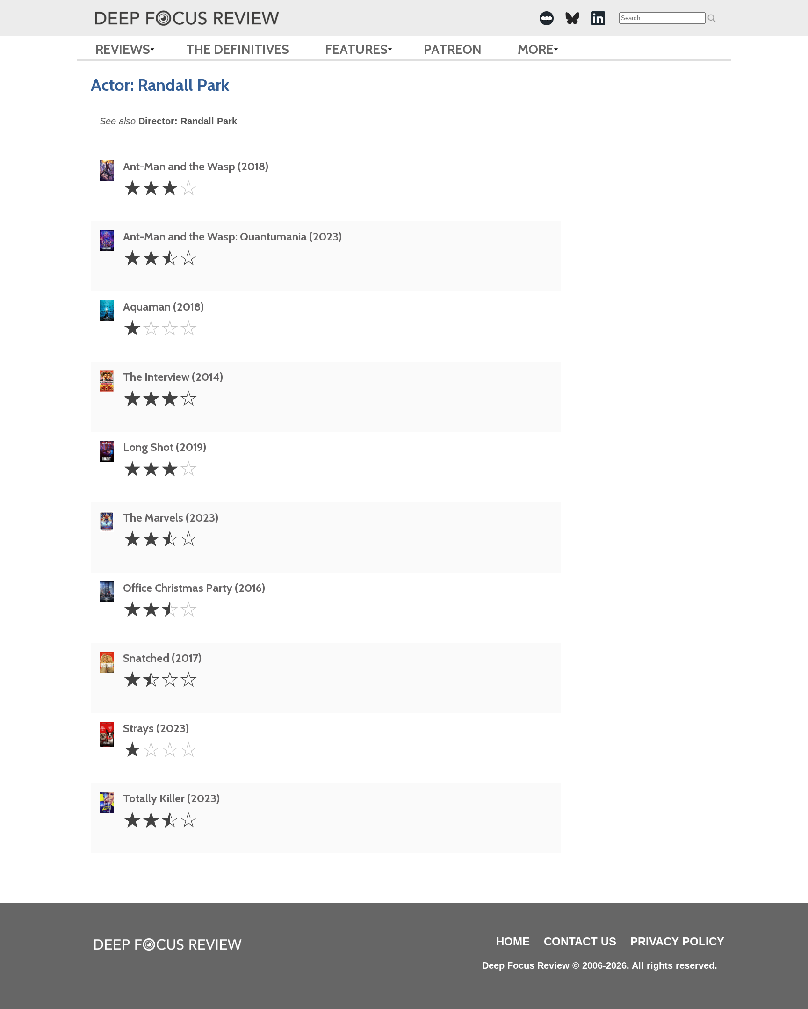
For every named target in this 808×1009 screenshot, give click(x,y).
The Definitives (237, 49)
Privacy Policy (677, 941)
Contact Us (580, 941)
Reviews (122, 49)
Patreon (453, 49)
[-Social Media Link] (547, 18)
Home (513, 941)
